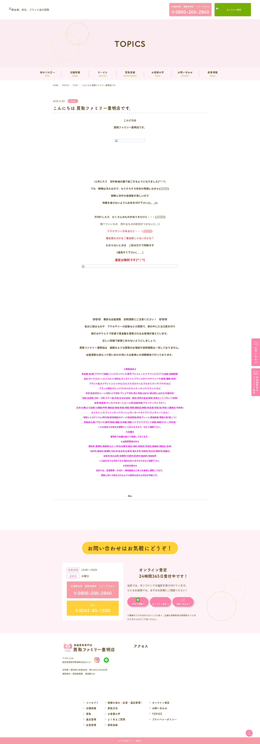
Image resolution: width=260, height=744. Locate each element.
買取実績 (113, 725)
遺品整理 (91, 719)
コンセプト (92, 702)
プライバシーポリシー (164, 719)
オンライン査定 (161, 702)
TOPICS (157, 714)
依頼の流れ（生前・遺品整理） (125, 702)
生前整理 (91, 725)
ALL (130, 495)
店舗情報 (91, 708)
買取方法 (113, 708)
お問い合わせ (159, 708)
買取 (88, 714)
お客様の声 (114, 714)
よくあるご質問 (116, 719)
